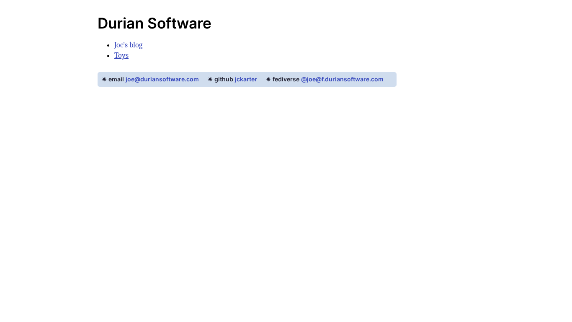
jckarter (246, 79)
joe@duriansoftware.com (162, 79)
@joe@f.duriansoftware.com (342, 79)
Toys (121, 55)
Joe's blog (128, 45)
